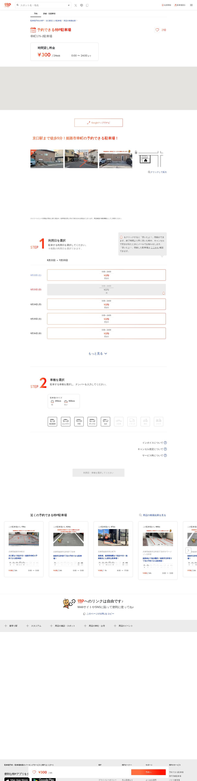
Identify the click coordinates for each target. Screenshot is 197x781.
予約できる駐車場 (176, 772)
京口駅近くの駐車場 (53, 21)
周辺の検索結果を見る (154, 515)
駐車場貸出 (181, 5)
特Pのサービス (175, 765)
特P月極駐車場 (175, 776)
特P (99, 765)
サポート (149, 765)
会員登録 (167, 5)
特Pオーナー (127, 765)
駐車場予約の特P (37, 21)
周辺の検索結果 (70, 21)
